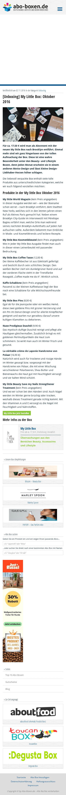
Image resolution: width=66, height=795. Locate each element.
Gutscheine (11, 681)
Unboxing (42, 90)
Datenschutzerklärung (21, 781)
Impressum (33, 785)
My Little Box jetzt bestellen (16, 413)
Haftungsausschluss (45, 781)
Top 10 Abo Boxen (14, 675)
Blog (7, 688)
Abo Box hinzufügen (39, 777)
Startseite (21, 777)
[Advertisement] (33, 49)
